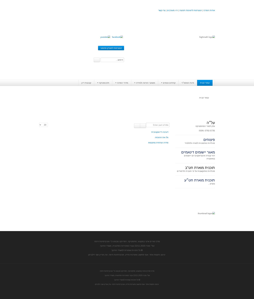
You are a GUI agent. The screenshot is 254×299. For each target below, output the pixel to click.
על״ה (211, 123)
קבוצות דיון (86, 83)
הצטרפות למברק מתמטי (111, 48)
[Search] (97, 60)
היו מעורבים (172, 10)
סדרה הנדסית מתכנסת (158, 142)
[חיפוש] (143, 125)
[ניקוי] (137, 125)
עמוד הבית (205, 83)
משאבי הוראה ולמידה (145, 83)
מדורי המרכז (122, 83)
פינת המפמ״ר (188, 83)
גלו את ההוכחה (161, 137)
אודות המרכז (209, 10)
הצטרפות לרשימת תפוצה (190, 10)
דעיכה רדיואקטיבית (159, 132)
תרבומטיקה (104, 83)
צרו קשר (161, 10)
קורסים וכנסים (169, 83)
